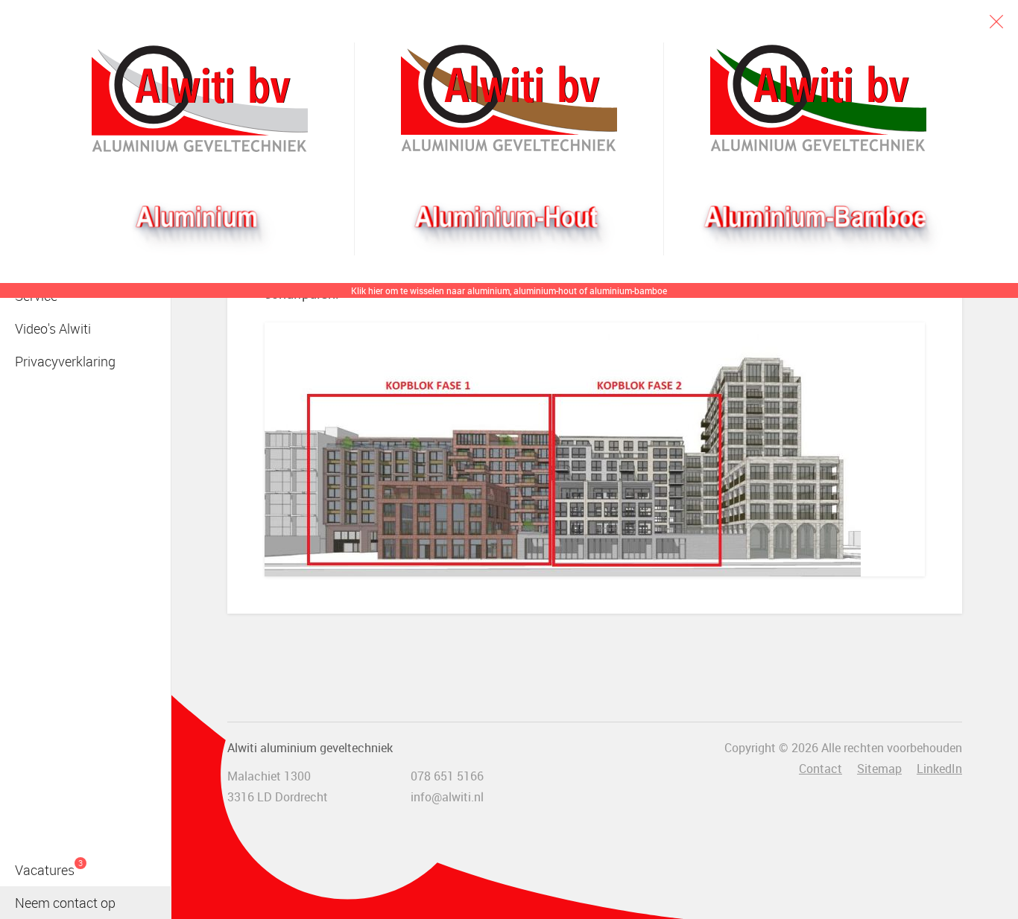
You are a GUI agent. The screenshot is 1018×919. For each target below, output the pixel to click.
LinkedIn (939, 768)
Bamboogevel (818, 98)
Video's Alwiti (53, 328)
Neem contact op (65, 903)
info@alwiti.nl (447, 797)
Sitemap (879, 768)
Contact (820, 768)
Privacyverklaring (65, 361)
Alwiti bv (200, 98)
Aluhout (509, 98)
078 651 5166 (447, 776)
